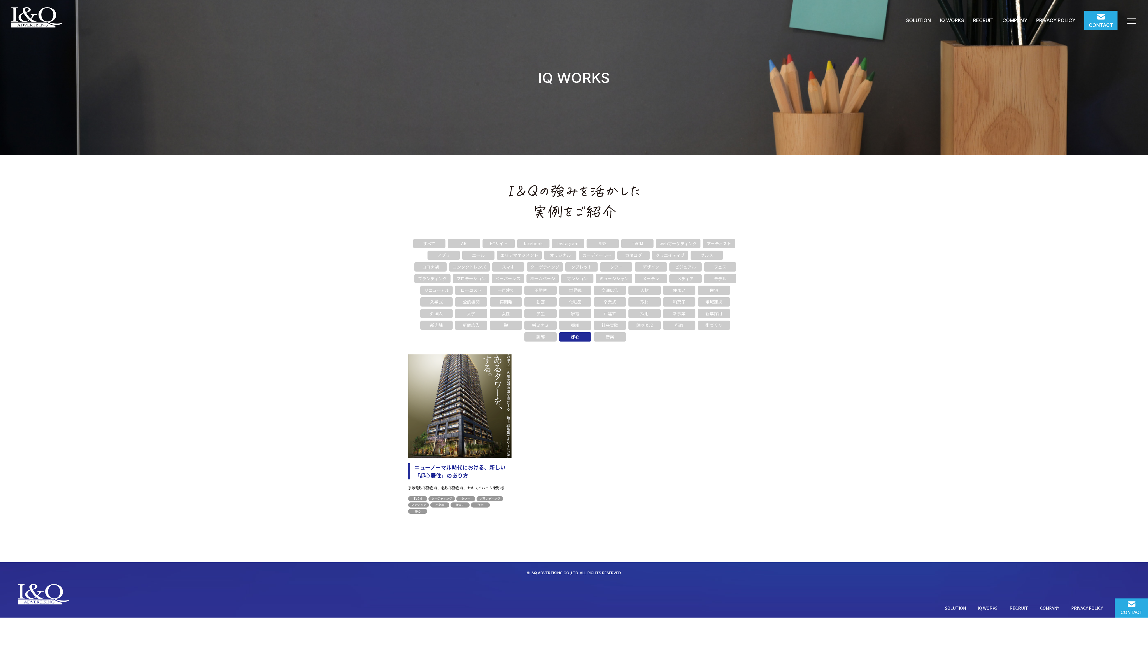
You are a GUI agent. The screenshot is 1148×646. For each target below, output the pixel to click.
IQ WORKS (952, 20)
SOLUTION (918, 20)
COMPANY (1014, 20)
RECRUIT (983, 20)
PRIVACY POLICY (1055, 20)
